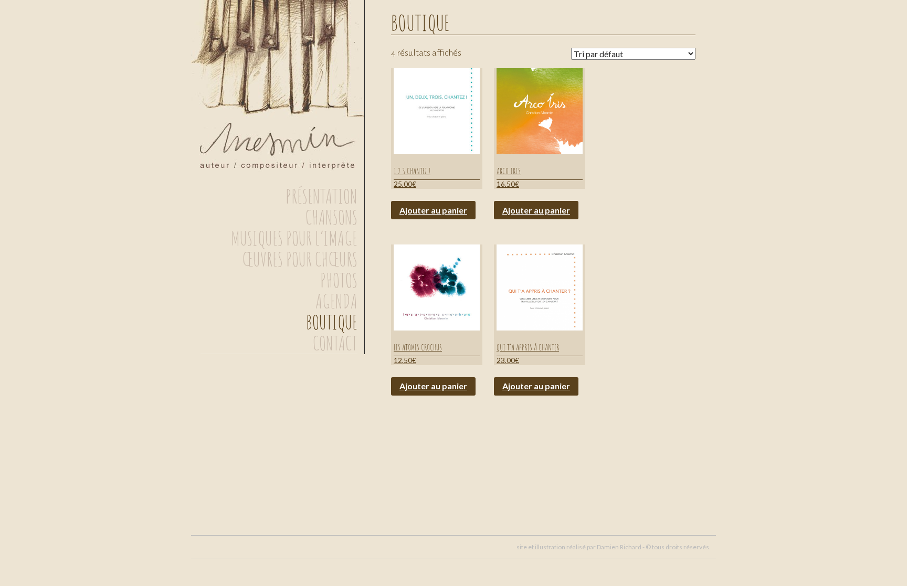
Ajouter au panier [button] (433, 210)
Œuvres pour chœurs (299, 259)
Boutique (331, 322)
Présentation (321, 196)
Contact (335, 343)
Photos (338, 280)
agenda (336, 301)
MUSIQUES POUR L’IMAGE (294, 238)
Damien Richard (619, 547)
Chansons (331, 217)
